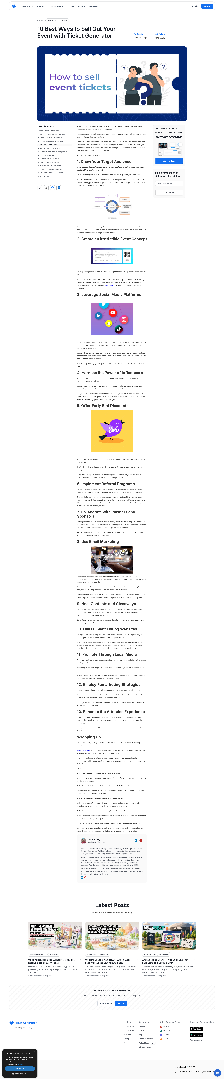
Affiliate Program (145, 1047)
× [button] (35, 1052)
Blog (140, 1035)
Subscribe (169, 192)
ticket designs (109, 285)
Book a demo (128, 1027)
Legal (125, 1043)
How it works (128, 1031)
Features (127, 1035)
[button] (42, 6)
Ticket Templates (146, 1039)
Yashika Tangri (140, 37)
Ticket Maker (144, 1043)
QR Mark (166, 1031)
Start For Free (169, 161)
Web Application (196, 1040)
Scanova (166, 1027)
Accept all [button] (20, 1069)
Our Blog (40, 21)
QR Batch (167, 1035)
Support (81, 6)
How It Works (27, 6)
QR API (165, 1039)
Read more (21, 1064)
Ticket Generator (83, 750)
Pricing (70, 6)
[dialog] (19, 1063)
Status (141, 1031)
